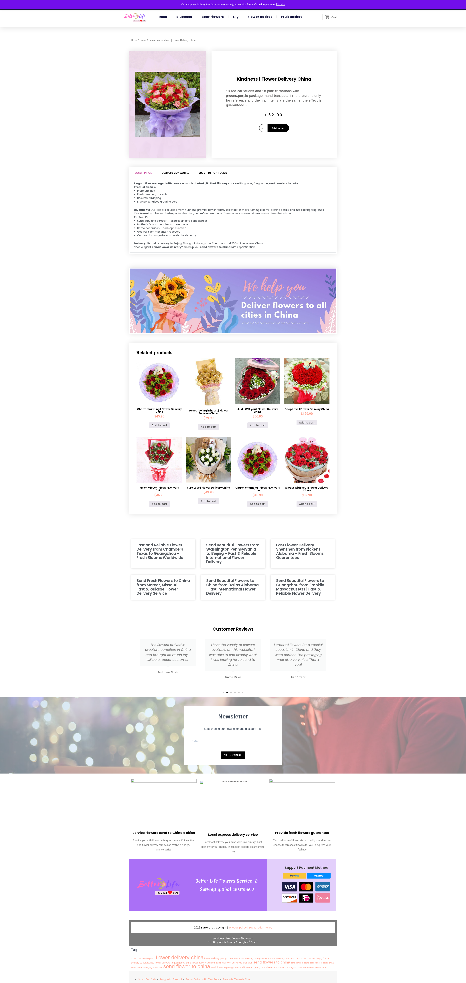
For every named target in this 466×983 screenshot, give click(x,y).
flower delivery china (180, 957)
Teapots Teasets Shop (237, 979)
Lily (235, 16)
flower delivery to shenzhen (238, 962)
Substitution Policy (260, 927)
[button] (223, 692)
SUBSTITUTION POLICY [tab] (212, 173)
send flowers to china (271, 962)
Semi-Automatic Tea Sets (202, 979)
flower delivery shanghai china (254, 958)
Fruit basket (291, 16)
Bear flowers (213, 16)
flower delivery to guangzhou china (173, 962)
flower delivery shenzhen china (285, 958)
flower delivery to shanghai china (208, 962)
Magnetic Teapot (171, 979)
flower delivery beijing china (143, 958)
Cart (334, 17)
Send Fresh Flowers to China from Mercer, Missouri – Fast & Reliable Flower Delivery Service (163, 587)
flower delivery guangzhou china (221, 958)
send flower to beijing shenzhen (147, 967)
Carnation (154, 40)
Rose (163, 16)
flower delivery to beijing (311, 958)
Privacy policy (238, 927)
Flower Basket (260, 16)
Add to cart (278, 128)
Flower (142, 40)
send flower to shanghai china (287, 967)
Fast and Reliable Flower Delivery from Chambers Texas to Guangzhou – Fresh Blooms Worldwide (160, 551)
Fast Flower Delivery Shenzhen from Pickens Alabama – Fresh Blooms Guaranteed (300, 551)
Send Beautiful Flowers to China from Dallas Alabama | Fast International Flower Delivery (232, 587)
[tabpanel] (233, 215)
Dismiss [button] (280, 4)
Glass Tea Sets (147, 979)
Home (134, 40)
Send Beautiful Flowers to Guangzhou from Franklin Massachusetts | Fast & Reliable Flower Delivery (300, 587)
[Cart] (327, 17)
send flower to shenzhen (315, 967)
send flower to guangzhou (224, 967)
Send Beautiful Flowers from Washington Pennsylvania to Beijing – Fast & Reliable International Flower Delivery (232, 553)
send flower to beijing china (322, 963)
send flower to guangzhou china (255, 967)
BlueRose (184, 16)
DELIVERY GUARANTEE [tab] (175, 173)
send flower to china (186, 966)
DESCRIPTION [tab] (143, 173)
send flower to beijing (300, 963)
